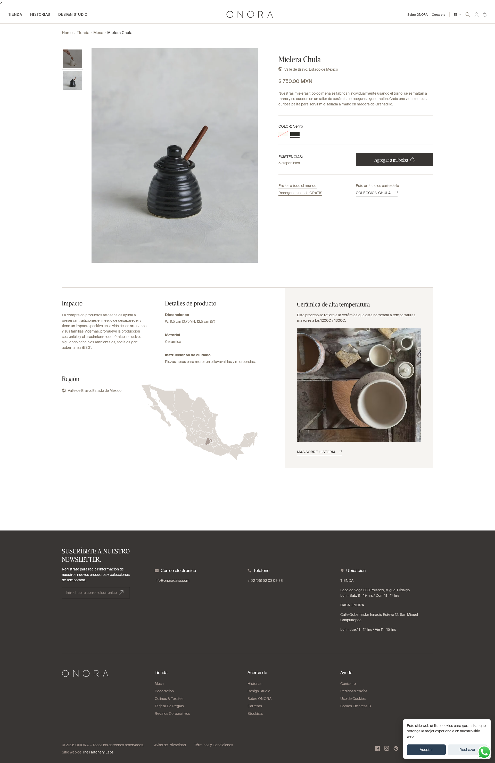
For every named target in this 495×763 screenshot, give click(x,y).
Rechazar (467, 749)
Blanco (283, 134)
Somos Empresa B (355, 706)
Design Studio (259, 691)
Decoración (164, 691)
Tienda (83, 33)
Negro (295, 134)
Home (67, 33)
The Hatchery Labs (97, 752)
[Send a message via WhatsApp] (484, 752)
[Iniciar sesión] (476, 14)
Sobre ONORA (417, 15)
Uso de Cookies (353, 698)
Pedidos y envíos (353, 691)
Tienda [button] (15, 14)
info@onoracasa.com (172, 580)
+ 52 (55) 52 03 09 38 (265, 580)
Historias (255, 683)
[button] (467, 13)
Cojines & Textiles (169, 698)
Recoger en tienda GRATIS (300, 192)
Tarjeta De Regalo (169, 706)
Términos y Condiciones (213, 745)
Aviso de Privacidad (170, 745)
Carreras (255, 706)
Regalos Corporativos (172, 713)
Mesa (98, 33)
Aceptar (426, 749)
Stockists (255, 713)
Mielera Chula (119, 33)
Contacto (438, 15)
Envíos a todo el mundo (297, 185)
